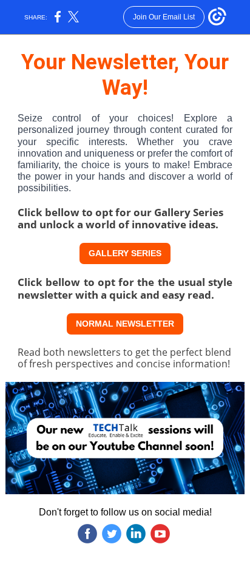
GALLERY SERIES (125, 253)
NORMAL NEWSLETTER (125, 323)
